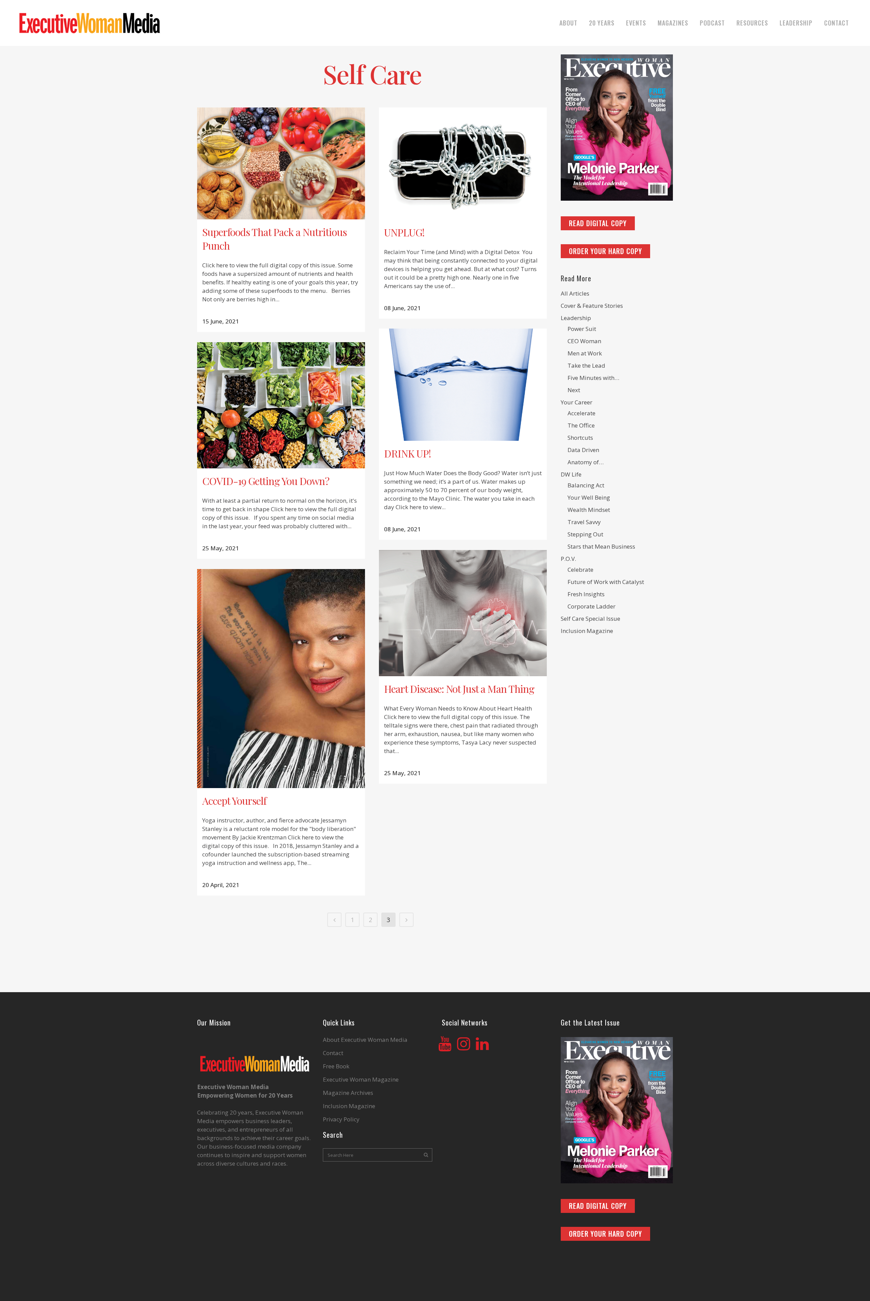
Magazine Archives (348, 1093)
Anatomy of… (586, 462)
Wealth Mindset (589, 510)
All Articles (575, 293)
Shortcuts (580, 437)
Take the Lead (586, 365)
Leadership (576, 318)
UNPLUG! (404, 232)
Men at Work (585, 353)
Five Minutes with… (593, 378)
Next (574, 390)
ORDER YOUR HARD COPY (605, 251)
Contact (333, 1053)
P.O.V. (568, 559)
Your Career (576, 402)
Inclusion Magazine (587, 631)
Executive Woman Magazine (361, 1079)
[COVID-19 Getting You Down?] (281, 405)
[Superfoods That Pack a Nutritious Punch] (281, 163)
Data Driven (583, 450)
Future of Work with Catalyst (606, 582)
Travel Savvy (584, 522)
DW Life (571, 474)
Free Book (336, 1066)
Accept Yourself (234, 800)
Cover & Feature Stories (592, 306)
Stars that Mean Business (601, 546)
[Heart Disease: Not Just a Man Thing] (463, 613)
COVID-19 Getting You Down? (265, 481)
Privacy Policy (341, 1119)
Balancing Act (586, 485)
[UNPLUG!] (463, 163)
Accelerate (581, 413)
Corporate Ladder (591, 606)
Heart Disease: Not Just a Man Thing (459, 689)
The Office (581, 425)
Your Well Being (589, 497)
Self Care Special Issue (590, 618)
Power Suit (582, 329)
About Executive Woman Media (365, 1040)
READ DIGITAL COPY (598, 223)
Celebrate (580, 569)
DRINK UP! (407, 453)
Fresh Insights (586, 594)
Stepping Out (585, 534)
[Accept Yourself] (281, 678)
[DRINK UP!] (463, 385)
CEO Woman (584, 341)
